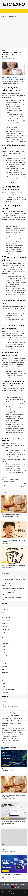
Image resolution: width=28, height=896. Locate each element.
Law (3, 660)
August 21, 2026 (12, 877)
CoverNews (21, 891)
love (2, 730)
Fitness (4, 640)
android (3, 713)
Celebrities (5, 615)
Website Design (21, 740)
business (15, 715)
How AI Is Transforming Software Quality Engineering (12, 598)
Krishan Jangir (5, 851)
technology (5, 738)
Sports (3, 683)
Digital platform (6, 620)
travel (14, 738)
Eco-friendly (5, 623)
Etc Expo (14, 4)
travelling (18, 738)
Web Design (5, 740)
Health (3, 50)
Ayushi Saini (5, 772)
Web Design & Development (9, 689)
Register (4, 701)
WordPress (5, 692)
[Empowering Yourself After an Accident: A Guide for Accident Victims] (14, 555)
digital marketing (13, 720)
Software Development (11, 736)
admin (4, 543)
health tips (10, 726)
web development (13, 740)
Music (3, 669)
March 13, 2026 (9, 543)
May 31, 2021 (12, 58)
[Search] (25, 10)
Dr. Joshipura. (18, 340)
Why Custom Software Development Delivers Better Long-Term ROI (13, 580)
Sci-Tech (4, 678)
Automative (5, 609)
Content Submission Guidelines (10, 706)
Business (4, 612)
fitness (19, 723)
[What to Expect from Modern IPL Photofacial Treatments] (14, 529)
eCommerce (22, 720)
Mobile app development (17, 730)
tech (19, 736)
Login (3, 703)
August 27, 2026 (12, 772)
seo (14, 734)
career (3, 718)
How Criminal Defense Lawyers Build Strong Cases (13, 593)
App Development (12, 713)
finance (15, 723)
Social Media (19, 734)
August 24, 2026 (13, 851)
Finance (4, 637)
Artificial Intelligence (6, 716)
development (4, 720)
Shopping (4, 680)
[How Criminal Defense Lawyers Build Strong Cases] (14, 837)
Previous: (11, 479)
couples (14, 718)
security (10, 734)
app (6, 713)
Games (3, 649)
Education (4, 626)
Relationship (5, 675)
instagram (15, 728)
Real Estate (5, 672)
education (5, 723)
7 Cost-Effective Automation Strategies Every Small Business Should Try (13, 589)
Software (4, 736)
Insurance (4, 657)
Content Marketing (8, 718)
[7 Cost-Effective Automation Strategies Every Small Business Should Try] (14, 811)
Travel (3, 686)
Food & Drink (5, 643)
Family (3, 632)
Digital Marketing (6, 617)
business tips (22, 716)
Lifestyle (4, 663)
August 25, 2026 (12, 824)
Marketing (4, 666)
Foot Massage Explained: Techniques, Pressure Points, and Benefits (14, 584)
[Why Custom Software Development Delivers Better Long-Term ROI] (14, 758)
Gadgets (4, 646)
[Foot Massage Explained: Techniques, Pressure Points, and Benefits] (14, 504)
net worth (4, 732)
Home (13, 726)
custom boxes (19, 718)
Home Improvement (7, 655)
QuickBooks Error (18, 732)
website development (7, 742)
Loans (22, 728)
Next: (14, 485)
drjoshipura (5, 58)
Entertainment (6, 629)
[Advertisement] (14, 33)
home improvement (7, 728)
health (4, 726)
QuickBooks (10, 732)
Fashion (4, 635)
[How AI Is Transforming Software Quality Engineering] (14, 864)
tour (10, 738)
